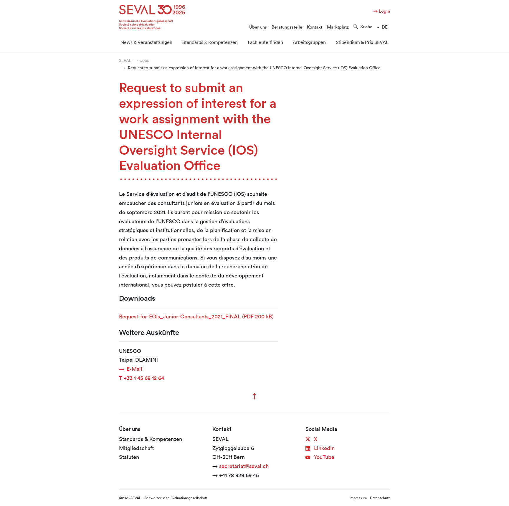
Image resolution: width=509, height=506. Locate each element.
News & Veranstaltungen (146, 42)
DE (385, 27)
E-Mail (134, 368)
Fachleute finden (265, 42)
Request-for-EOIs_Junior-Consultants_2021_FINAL (196, 316)
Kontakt (314, 27)
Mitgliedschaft (136, 448)
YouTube (323, 456)
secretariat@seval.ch (244, 465)
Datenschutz (380, 497)
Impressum (358, 497)
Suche (366, 26)
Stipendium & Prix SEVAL (362, 42)
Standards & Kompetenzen (210, 42)
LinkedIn (324, 448)
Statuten (129, 456)
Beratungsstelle (287, 27)
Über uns (258, 27)
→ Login (381, 11)
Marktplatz (338, 27)
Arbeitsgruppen (309, 42)
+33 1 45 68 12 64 (141, 377)
